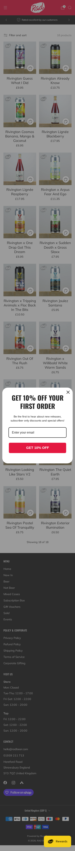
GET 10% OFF (37, 448)
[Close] (68, 392)
